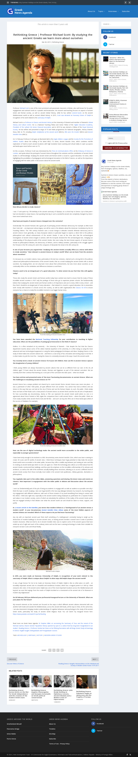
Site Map (52, 734)
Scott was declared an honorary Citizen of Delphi (74, 115)
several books (77, 113)
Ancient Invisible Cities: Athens (52, 510)
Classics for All (81, 288)
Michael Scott (24, 108)
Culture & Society (123, 65)
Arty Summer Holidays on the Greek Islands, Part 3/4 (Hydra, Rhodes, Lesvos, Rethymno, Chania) (118, 89)
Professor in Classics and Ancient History (38, 122)
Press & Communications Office (62, 151)
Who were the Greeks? (72, 132)
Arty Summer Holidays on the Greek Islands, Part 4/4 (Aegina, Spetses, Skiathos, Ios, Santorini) (118, 74)
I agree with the (117, 143)
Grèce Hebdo (11, 734)
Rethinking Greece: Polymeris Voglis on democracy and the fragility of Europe (84, 694)
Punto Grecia (11, 739)
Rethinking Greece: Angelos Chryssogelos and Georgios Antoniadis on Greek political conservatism (41, 694)
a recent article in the (26, 508)
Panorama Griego (13, 729)
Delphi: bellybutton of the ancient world (45, 132)
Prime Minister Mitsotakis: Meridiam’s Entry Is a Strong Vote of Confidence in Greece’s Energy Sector (118, 117)
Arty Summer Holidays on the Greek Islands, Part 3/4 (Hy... (38, 2)
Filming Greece (113, 109)
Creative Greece (122, 108)
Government (121, 122)
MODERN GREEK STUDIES (53, 635)
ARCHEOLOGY (22, 635)
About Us (91, 11)
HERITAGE (31, 635)
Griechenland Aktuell (14, 724)
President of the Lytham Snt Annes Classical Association (32, 127)
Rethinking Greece (58, 42)
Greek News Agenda (114, 160)
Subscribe (126, 11)
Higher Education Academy (83, 125)
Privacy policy (122, 143)
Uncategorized (113, 67)
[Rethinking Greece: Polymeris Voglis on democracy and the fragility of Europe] (86, 682)
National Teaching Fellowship (47, 339)
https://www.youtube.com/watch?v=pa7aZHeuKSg (29, 614)
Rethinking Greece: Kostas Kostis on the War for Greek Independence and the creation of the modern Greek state (19, 694)
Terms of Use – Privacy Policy (59, 744)
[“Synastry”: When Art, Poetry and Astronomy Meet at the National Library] (105, 59)
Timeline (52, 729)
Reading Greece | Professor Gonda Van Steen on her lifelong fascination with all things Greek (49, 628)
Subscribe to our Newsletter (116, 148)
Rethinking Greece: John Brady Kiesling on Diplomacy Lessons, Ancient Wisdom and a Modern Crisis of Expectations (63, 694)
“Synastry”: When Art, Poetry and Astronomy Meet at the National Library (117, 60)
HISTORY (40, 635)
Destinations (112, 81)
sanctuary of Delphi (44, 118)
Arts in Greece (122, 79)
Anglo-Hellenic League (61, 139)
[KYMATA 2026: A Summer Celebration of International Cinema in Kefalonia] (105, 101)
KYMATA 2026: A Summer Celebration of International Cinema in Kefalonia (118, 103)
